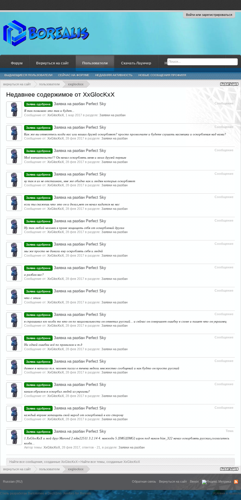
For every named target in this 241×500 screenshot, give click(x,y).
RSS (236, 482)
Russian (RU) (13, 481)
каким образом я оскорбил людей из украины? (57, 391)
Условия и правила (227, 493)
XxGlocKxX (55, 115)
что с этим (32, 298)
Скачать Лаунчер (136, 63)
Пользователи (95, 63)
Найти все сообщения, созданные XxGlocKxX (43, 462)
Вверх (194, 481)
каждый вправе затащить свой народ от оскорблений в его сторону (73, 415)
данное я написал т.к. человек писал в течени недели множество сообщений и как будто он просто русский (101, 368)
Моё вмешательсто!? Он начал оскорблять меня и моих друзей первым (75, 157)
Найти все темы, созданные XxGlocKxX (110, 462)
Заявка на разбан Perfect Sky (66, 104)
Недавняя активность (114, 75)
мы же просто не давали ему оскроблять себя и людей (63, 251)
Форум (17, 63)
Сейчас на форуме (73, 75)
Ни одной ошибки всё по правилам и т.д (53, 344)
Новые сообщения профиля (162, 75)
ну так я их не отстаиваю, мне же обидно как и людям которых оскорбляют (79, 181)
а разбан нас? (34, 274)
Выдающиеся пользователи (28, 75)
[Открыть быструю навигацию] (229, 84)
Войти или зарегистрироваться (209, 14)
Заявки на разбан (112, 115)
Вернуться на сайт (52, 63)
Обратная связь (144, 481)
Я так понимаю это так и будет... (49, 110)
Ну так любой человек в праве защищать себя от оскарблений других (74, 228)
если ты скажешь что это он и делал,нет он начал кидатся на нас (72, 204)
